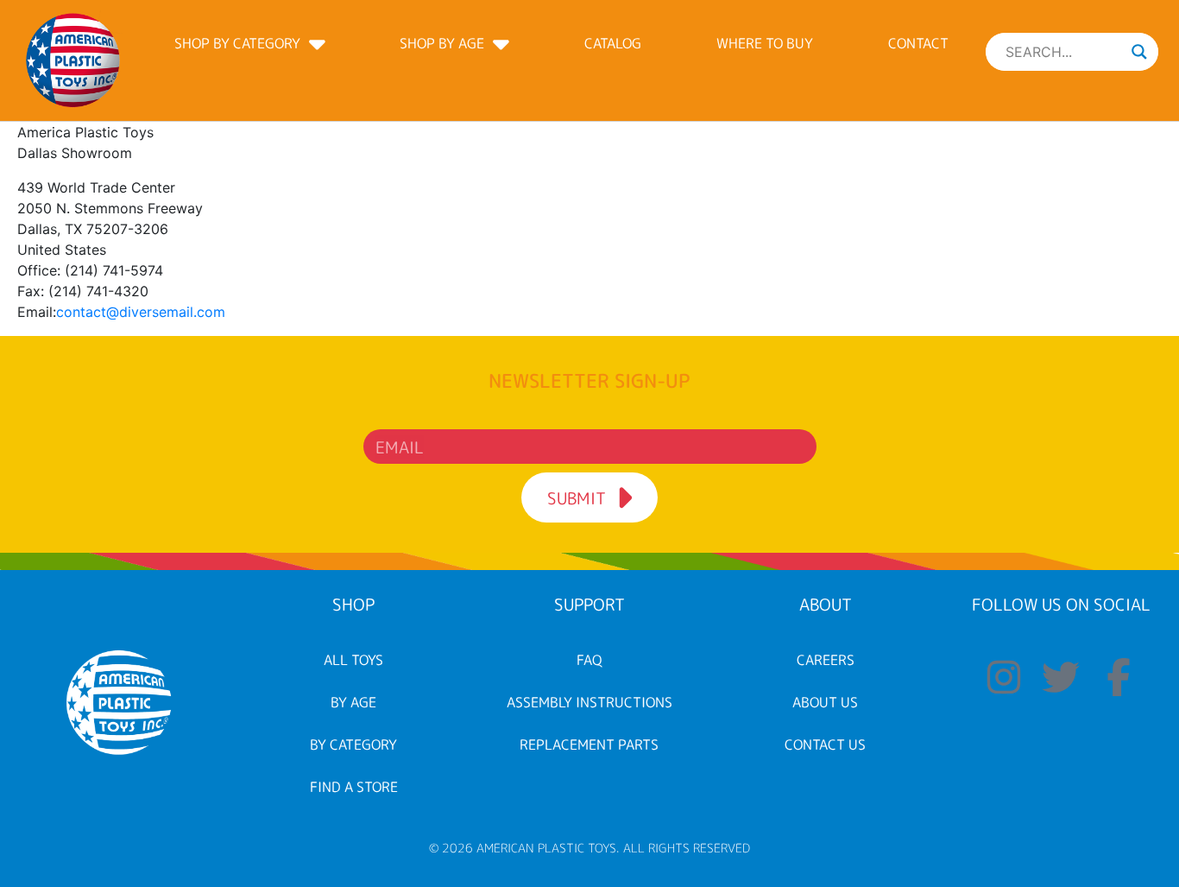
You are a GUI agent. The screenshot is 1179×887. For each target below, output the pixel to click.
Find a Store (354, 786)
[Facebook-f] (1118, 677)
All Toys (353, 659)
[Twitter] (1061, 677)
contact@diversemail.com (140, 311)
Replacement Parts (589, 744)
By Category (353, 744)
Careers (825, 659)
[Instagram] (1004, 677)
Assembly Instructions (589, 702)
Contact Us (825, 744)
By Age (353, 702)
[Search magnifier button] (1139, 52)
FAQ (589, 659)
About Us (825, 702)
